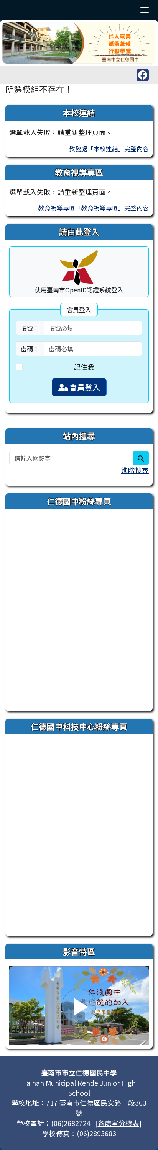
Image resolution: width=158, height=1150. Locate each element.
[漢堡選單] (144, 10)
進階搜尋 (135, 470)
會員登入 (84, 387)
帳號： (30, 328)
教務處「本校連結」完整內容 (109, 148)
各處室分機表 (118, 1123)
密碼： (30, 348)
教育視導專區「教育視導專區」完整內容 (93, 207)
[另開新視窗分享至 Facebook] (143, 75)
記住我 (84, 367)
